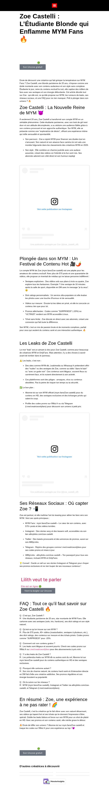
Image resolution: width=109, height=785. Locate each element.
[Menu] (54, 5)
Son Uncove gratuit (32, 67)
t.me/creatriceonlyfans (40, 649)
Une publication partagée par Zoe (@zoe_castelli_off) (54, 244)
